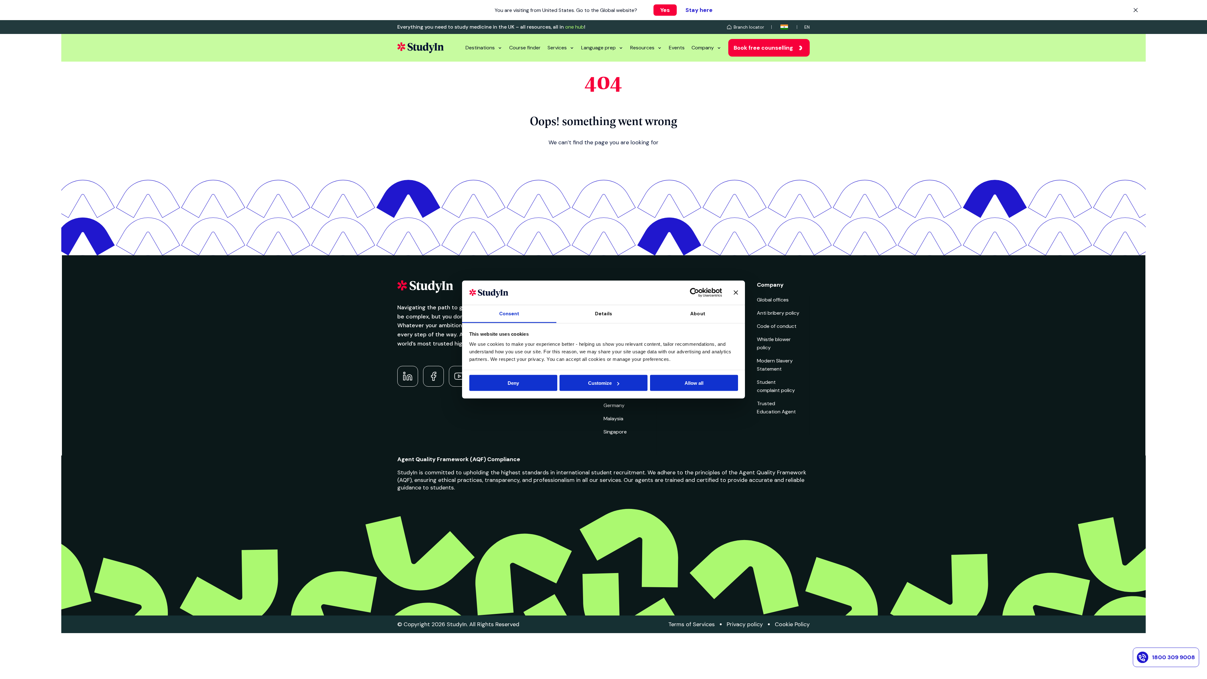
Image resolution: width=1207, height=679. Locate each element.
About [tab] (697, 313)
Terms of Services (691, 624)
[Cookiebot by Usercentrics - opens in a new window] (694, 292)
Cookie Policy (792, 624)
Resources (642, 47)
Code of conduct (776, 326)
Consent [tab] (509, 313)
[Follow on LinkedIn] (407, 376)
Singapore (615, 431)
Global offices (773, 299)
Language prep (598, 47)
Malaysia (613, 418)
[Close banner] (736, 292)
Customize (600, 383)
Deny (513, 383)
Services (557, 47)
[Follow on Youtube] (459, 376)
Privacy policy (745, 624)
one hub (574, 27)
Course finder (525, 47)
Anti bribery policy (778, 313)
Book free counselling (763, 48)
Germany (614, 405)
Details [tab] (603, 313)
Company (703, 47)
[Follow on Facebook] (433, 376)
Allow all (694, 383)
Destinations (480, 47)
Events (677, 47)
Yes (665, 10)
